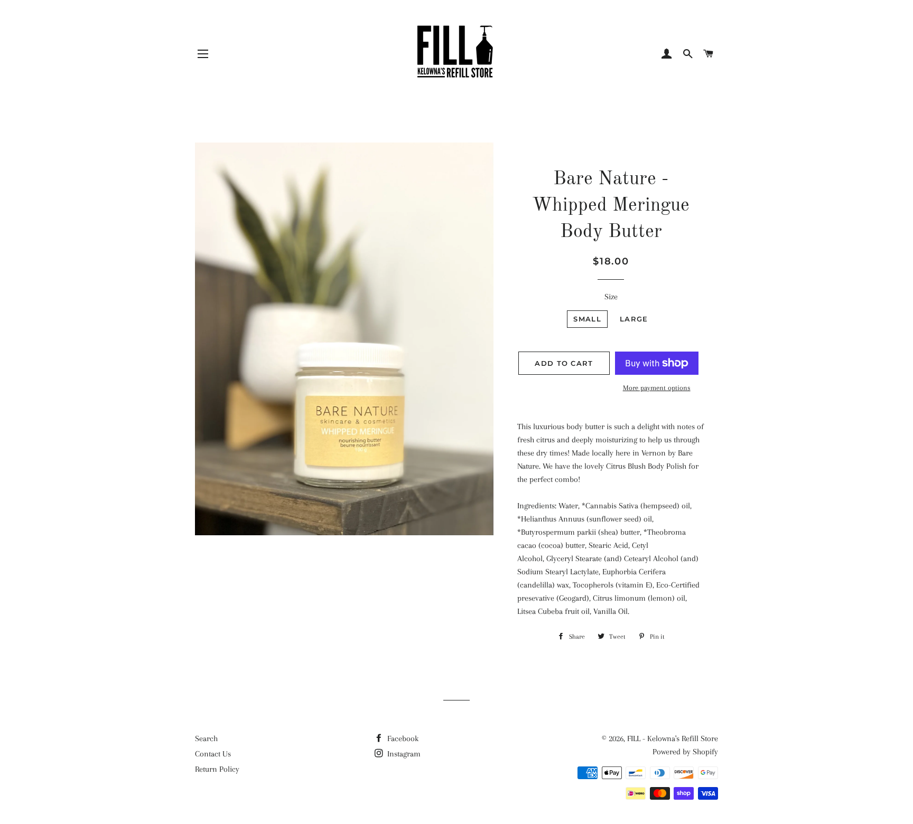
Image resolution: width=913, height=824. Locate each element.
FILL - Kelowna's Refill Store (672, 738)
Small (587, 319)
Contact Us (213, 754)
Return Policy (217, 769)
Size (611, 296)
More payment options (657, 388)
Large (634, 319)
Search (206, 738)
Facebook (401, 738)
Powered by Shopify (685, 751)
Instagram (403, 754)
